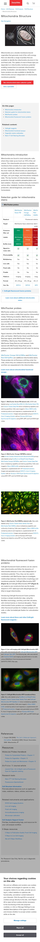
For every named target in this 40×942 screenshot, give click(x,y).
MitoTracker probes (11, 114)
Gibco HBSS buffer (31, 409)
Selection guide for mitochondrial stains (17, 112)
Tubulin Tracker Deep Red (11, 406)
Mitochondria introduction (13, 109)
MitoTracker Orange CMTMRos (27, 212)
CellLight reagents (11, 128)
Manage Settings (20, 920)
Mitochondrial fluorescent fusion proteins (18, 117)
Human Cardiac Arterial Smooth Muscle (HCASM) (19, 456)
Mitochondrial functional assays (15, 131)
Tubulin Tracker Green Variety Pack (19, 523)
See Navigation (6, 21)
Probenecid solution (7, 414)
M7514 (18, 285)
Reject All (20, 928)
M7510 (28, 285)
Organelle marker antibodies (14, 133)
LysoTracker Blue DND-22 (17, 404)
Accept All (20, 935)
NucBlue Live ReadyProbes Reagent (23, 459)
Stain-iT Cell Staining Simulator (15, 135)
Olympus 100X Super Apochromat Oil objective (25, 473)
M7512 (37, 285)
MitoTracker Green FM (31, 404)
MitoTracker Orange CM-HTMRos (13, 355)
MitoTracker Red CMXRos (8, 526)
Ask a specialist (8, 86)
